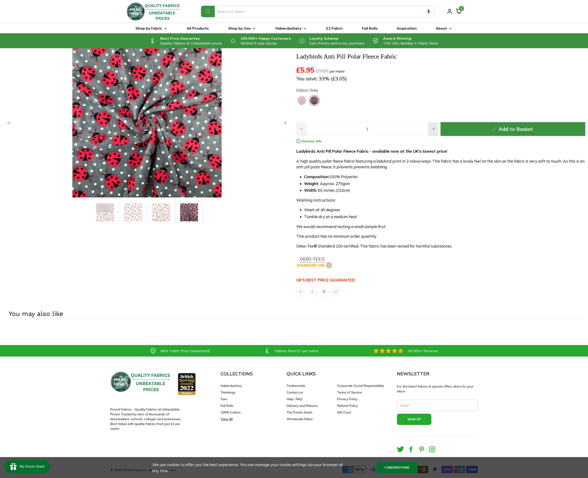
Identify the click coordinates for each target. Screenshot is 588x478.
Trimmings (227, 392)
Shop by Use (239, 28)
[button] (428, 11)
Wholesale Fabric (300, 419)
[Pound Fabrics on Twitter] (400, 449)
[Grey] (314, 100)
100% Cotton (230, 412)
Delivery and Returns (302, 406)
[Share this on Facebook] (312, 292)
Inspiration (407, 28)
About (441, 28)
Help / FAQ (294, 399)
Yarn (223, 399)
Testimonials (296, 386)
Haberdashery (288, 28)
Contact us (295, 392)
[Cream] (301, 100)
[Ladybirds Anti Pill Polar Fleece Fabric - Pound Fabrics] (147, 122)
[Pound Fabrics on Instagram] (432, 449)
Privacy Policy (347, 399)
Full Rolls (370, 28)
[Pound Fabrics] (153, 11)
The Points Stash (299, 412)
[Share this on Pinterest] (324, 292)
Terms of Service (349, 392)
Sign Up (414, 419)
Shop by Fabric (149, 28)
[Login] (450, 11)
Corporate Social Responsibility (360, 386)
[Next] (284, 123)
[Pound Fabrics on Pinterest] (421, 449)
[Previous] (10, 123)
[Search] (208, 11)
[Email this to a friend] (335, 292)
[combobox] (317, 11)
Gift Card (344, 412)
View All (226, 419)
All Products (198, 28)
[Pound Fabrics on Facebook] (411, 449)
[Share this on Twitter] (300, 292)
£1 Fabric (334, 28)
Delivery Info (310, 141)
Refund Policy (347, 406)
